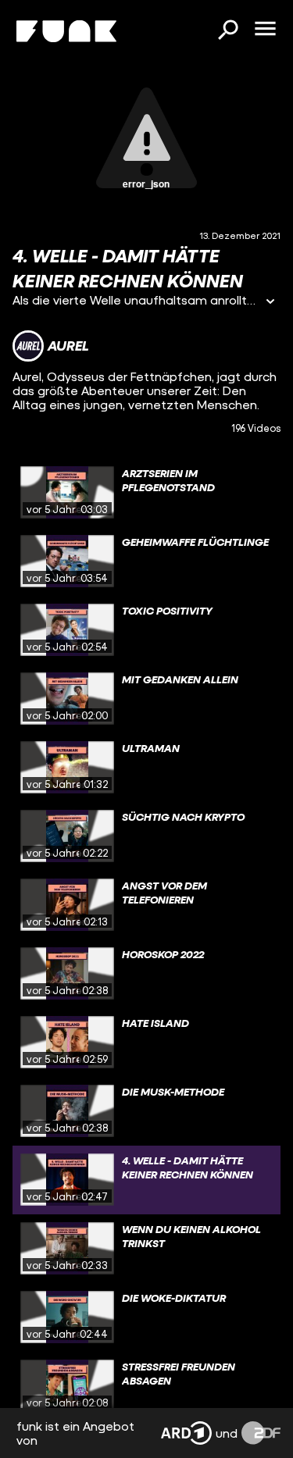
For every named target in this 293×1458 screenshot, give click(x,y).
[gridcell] (146, 492)
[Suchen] (227, 31)
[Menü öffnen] (264, 30)
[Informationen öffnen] (270, 302)
